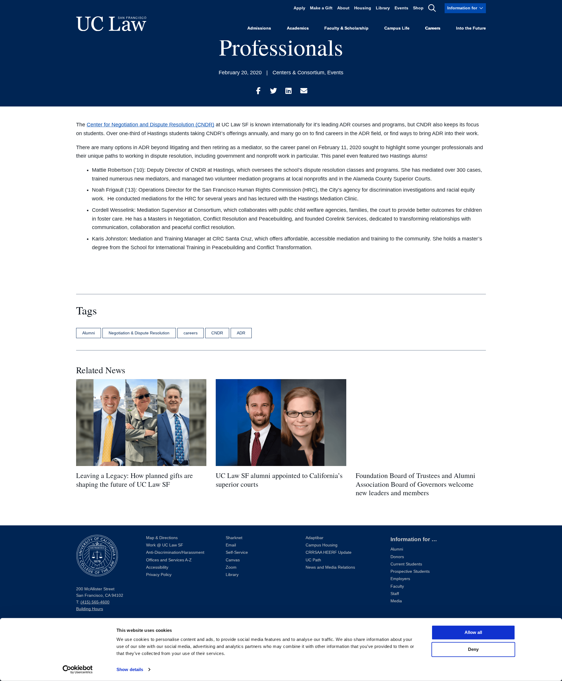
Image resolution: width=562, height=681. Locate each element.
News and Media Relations (330, 567)
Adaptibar (314, 538)
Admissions (259, 28)
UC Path (313, 560)
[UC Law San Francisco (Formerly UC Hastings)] (111, 23)
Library (383, 8)
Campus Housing (321, 545)
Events (401, 8)
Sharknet (234, 538)
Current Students (406, 564)
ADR (241, 333)
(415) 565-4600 (94, 602)
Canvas (233, 560)
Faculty (397, 586)
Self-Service (237, 552)
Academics (298, 28)
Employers (400, 579)
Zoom (231, 567)
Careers (432, 28)
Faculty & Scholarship (346, 28)
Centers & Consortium (298, 72)
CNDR (217, 333)
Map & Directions (162, 538)
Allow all (473, 632)
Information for (462, 8)
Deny (473, 649)
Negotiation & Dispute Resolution (139, 333)
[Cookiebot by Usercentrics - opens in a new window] (77, 669)
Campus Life (396, 28)
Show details (129, 669)
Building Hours (89, 609)
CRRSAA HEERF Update (329, 552)
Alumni (88, 333)
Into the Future (471, 28)
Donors (397, 557)
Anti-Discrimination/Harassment (175, 552)
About (343, 8)
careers (191, 333)
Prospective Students (410, 571)
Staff (394, 593)
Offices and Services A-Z (169, 560)
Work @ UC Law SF (164, 545)
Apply (299, 8)
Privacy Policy (159, 574)
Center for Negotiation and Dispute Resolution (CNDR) (150, 125)
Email (231, 545)
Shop (418, 8)
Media (396, 601)
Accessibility (157, 567)
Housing (362, 8)
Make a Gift (321, 8)
